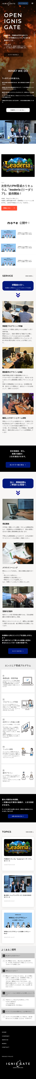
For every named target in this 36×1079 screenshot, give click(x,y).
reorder (32, 3)
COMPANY (5, 1036)
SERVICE (5, 1040)
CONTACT (5, 1047)
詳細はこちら (6, 208)
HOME (4, 1032)
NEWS (4, 1043)
